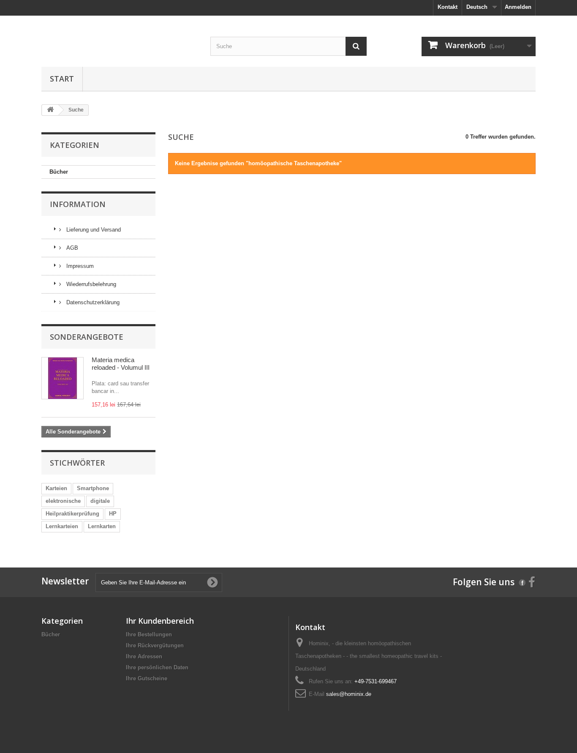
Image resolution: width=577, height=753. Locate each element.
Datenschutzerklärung (92, 302)
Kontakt (447, 7)
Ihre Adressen (144, 656)
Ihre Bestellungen (149, 634)
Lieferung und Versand (93, 229)
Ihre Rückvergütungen (155, 645)
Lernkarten (102, 526)
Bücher (58, 172)
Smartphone (93, 488)
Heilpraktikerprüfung (72, 513)
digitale (100, 501)
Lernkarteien (62, 526)
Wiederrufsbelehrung (90, 284)
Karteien (56, 488)
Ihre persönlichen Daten (157, 667)
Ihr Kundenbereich (160, 621)
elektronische (63, 501)
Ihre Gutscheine (146, 678)
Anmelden (518, 7)
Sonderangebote (86, 337)
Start (62, 79)
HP (113, 513)
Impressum (79, 266)
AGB (71, 248)
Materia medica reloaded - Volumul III (121, 363)
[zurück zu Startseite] (50, 110)
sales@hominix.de (348, 694)
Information (78, 204)
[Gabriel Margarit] (119, 22)
